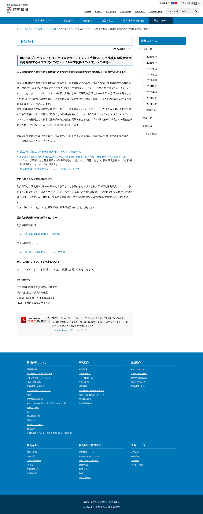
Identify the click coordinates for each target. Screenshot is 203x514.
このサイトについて (99, 502)
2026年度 (151, 56)
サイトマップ (140, 11)
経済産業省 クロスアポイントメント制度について (47, 169)
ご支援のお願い (155, 11)
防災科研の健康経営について (39, 386)
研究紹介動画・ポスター (89, 456)
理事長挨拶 (32, 369)
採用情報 (87, 11)
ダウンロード (85, 477)
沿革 (29, 412)
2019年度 (151, 97)
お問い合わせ (125, 11)
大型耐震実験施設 (139, 373)
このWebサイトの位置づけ (39, 390)
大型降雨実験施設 (139, 378)
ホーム (19, 29)
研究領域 (83, 369)
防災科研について (44, 20)
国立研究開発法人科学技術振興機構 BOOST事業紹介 (49, 151)
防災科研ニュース (87, 452)
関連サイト (32, 420)
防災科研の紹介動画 (36, 399)
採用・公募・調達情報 (89, 460)
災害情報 (147, 126)
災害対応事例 (85, 399)
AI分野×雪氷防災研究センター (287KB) (43, 252)
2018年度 (151, 103)
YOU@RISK (84, 382)
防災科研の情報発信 (133, 20)
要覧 (29, 395)
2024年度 (52, 29)
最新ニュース (30, 29)
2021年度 (151, 86)
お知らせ (41, 29)
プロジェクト (85, 373)
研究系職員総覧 (86, 403)
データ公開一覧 (86, 378)
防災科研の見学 (138, 386)
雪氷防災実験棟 (138, 382)
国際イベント (85, 469)
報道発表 (147, 117)
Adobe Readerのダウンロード (69, 330)
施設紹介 (87, 20)
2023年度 (151, 74)
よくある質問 (111, 11)
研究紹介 (68, 20)
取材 (81, 473)
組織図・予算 (33, 407)
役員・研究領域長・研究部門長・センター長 (46, 403)
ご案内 (86, 502)
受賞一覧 (151, 109)
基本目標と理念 (34, 416)
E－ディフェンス (138, 369)
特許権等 (83, 386)
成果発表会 (84, 465)
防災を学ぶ (107, 20)
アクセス (98, 11)
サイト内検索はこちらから (178, 11)
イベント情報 (150, 134)
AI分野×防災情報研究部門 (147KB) (40, 234)
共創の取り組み (34, 382)
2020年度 (151, 92)
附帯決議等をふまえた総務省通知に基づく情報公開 (49, 433)
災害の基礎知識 (34, 460)
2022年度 (151, 80)
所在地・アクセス (35, 424)
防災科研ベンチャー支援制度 (91, 390)
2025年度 (151, 62)
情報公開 (31, 429)
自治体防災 (32, 473)
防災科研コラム (34, 469)
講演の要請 (32, 452)
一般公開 (31, 456)
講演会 (30, 465)
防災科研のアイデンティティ (39, 373)
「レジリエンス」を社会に (38, 378)
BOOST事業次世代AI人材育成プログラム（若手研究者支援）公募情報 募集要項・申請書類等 (70, 156)
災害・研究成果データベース (91, 395)
